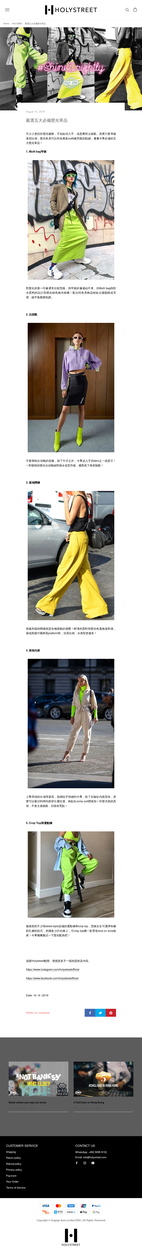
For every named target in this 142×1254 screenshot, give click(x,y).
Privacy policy (14, 1169)
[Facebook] (76, 1162)
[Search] (127, 9)
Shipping (11, 1152)
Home (6, 23)
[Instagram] (84, 1162)
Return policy (13, 1157)
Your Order (12, 1181)
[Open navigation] (7, 9)
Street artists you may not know (27, 1102)
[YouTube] (93, 1162)
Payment (11, 1175)
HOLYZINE (17, 23)
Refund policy (13, 1163)
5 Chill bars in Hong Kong (89, 1102)
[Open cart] (135, 10)
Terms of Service (15, 1187)
